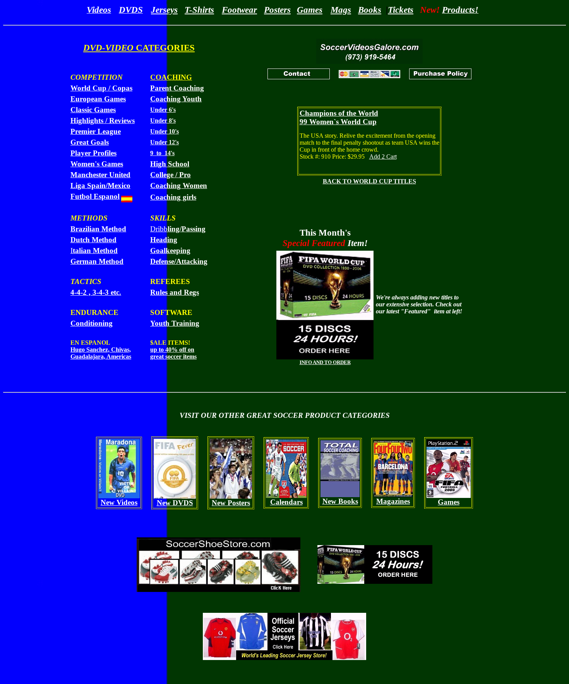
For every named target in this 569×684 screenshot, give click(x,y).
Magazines (393, 501)
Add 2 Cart (383, 156)
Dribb (178, 229)
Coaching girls (173, 197)
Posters (277, 10)
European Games (98, 99)
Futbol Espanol (95, 196)
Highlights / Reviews (102, 120)
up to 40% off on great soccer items (173, 353)
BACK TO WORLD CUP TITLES (369, 181)
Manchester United (100, 175)
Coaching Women (178, 185)
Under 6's (163, 109)
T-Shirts (199, 10)
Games (309, 10)
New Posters (231, 503)
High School (169, 164)
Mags (341, 10)
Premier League (95, 131)
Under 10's (164, 131)
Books (369, 10)
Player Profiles (93, 153)
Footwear (239, 10)
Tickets (400, 10)
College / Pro (170, 175)
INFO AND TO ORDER (325, 362)
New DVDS (175, 503)
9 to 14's (162, 153)
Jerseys (164, 10)
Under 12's (164, 142)
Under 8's (163, 120)
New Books (340, 501)
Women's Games (96, 164)
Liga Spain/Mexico (100, 185)
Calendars (286, 502)
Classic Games (93, 110)
